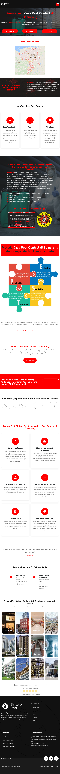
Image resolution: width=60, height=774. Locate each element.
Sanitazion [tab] (26, 330)
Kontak (34, 714)
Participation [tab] (6, 330)
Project (34, 723)
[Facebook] (46, 758)
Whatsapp (35, 717)
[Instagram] (56, 758)
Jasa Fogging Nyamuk (8, 743)
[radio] (24, 691)
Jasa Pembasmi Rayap (8, 740)
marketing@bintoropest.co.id (41, 745)
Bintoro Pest (10, 172)
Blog (52, 766)
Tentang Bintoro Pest (44, 766)
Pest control (29, 82)
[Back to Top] (57, 771)
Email (34, 720)
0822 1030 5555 (40, 743)
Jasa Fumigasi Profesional (9, 746)
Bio (33, 710)
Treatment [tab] (35, 330)
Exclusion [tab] (16, 330)
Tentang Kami (36, 707)
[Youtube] (51, 758)
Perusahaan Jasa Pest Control (16, 22)
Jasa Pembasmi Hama (8, 736)
